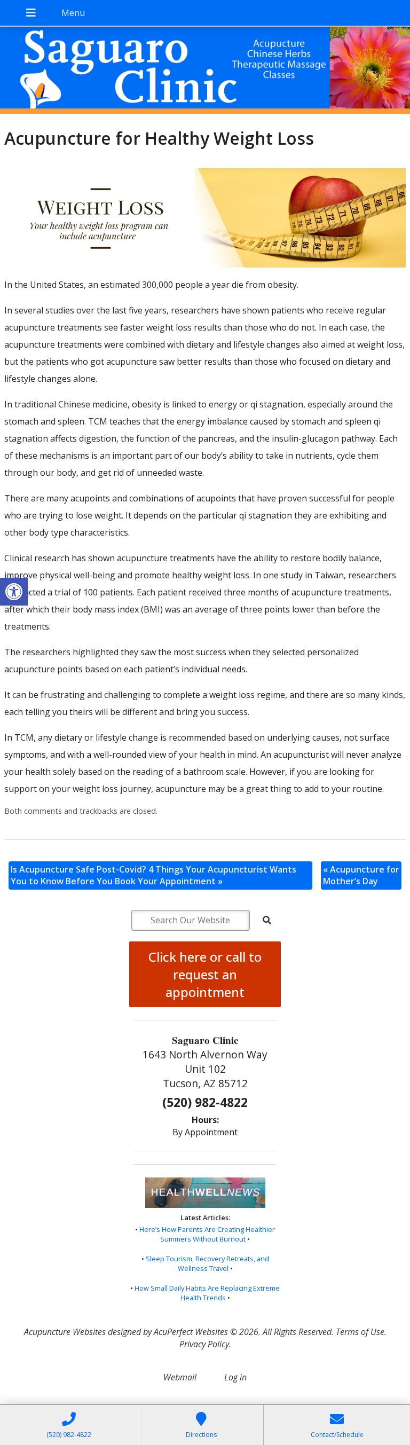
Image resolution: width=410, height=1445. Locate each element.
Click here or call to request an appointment (205, 974)
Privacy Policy (204, 1344)
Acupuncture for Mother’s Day (361, 875)
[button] (14, 592)
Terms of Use (360, 1332)
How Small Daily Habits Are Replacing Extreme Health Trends (207, 1292)
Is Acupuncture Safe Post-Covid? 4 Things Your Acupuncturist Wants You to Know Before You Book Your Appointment (153, 875)
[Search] (267, 920)
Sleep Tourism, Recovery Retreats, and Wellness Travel (207, 1263)
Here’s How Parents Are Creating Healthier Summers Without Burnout (207, 1234)
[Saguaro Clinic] (205, 71)
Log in (235, 1377)
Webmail (179, 1377)
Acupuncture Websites (65, 1332)
